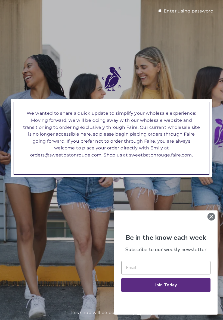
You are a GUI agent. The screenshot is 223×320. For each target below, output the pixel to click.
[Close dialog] (211, 217)
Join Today (166, 285)
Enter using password (188, 11)
